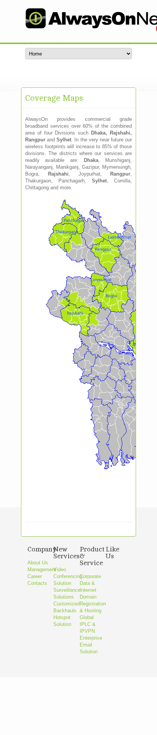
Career (34, 576)
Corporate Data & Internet (90, 583)
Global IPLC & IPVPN (88, 624)
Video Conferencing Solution (67, 576)
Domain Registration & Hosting (93, 603)
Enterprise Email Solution (91, 644)
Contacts (37, 583)
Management (41, 569)
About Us (37, 563)
